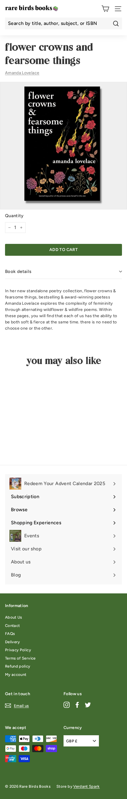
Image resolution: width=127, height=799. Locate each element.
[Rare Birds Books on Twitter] (88, 704)
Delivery (12, 642)
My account (16, 674)
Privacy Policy (18, 650)
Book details (18, 271)
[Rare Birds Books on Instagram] (67, 704)
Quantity (14, 215)
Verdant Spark (86, 786)
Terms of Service (20, 658)
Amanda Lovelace (22, 72)
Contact (12, 625)
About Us (13, 617)
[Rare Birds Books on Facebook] (77, 704)
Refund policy (17, 666)
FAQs (10, 633)
